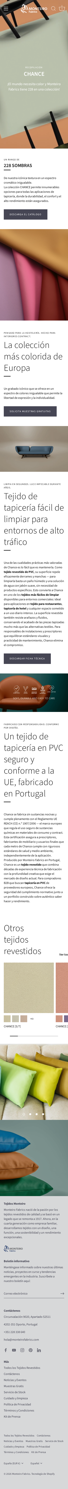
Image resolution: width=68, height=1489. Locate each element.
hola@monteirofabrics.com (21, 1340)
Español (35, 1463)
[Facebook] (6, 1350)
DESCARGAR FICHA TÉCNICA (27, 658)
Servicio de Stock (15, 1392)
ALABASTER (7, 1018)
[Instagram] (22, 1350)
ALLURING (15, 1018)
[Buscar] (53, 9)
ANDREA (59, 1018)
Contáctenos (12, 1374)
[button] (24, 1114)
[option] (34, 1082)
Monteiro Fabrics (21, 1474)
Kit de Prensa (12, 1417)
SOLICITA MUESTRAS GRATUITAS (30, 411)
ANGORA (23, 1018)
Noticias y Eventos (15, 1380)
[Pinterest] (30, 1350)
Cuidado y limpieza (16, 1398)
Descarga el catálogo (26, 214)
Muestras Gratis (14, 1386)
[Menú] (6, 8)
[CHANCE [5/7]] (29, 988)
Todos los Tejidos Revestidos (22, 1368)
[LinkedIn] (39, 1350)
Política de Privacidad (17, 1404)
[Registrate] (62, 1293)
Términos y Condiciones (19, 1410)
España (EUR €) (12, 1463)
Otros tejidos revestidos (22, 940)
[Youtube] (14, 1350)
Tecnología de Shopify (43, 1474)
